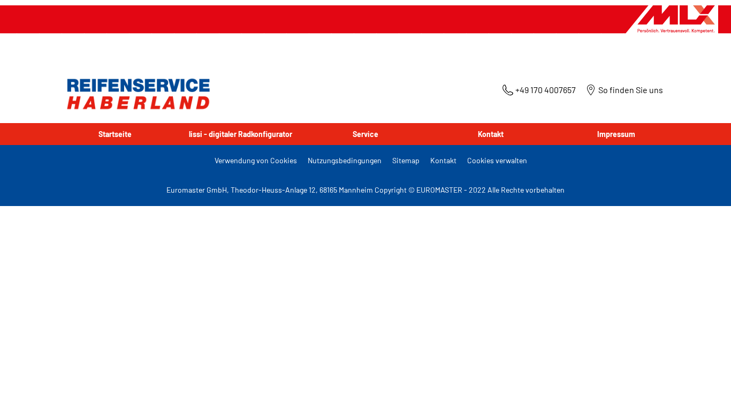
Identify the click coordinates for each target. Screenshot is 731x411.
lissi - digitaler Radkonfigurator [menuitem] (240, 134)
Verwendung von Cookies (256, 160)
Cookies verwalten (497, 160)
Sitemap (406, 160)
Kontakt (443, 160)
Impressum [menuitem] (616, 134)
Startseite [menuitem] (115, 134)
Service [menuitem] (365, 134)
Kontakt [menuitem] (491, 134)
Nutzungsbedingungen (345, 160)
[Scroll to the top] (703, 388)
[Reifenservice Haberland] (136, 94)
